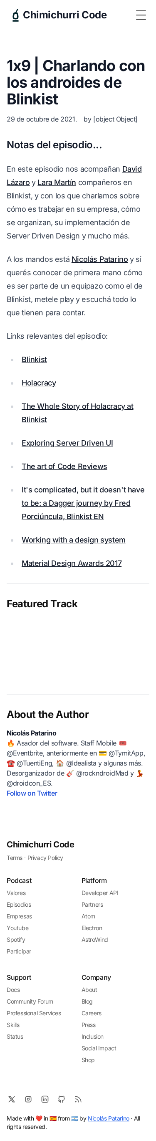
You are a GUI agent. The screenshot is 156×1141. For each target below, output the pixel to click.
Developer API (100, 892)
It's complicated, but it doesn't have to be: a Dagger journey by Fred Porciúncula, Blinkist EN (83, 503)
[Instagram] (28, 1099)
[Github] (61, 1099)
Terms (14, 857)
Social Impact (99, 1048)
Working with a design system (74, 539)
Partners (92, 904)
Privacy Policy (45, 857)
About (89, 989)
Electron (92, 927)
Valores (16, 892)
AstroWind (95, 939)
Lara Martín (56, 182)
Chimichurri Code (40, 844)
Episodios (19, 904)
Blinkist (34, 359)
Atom (88, 916)
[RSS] (78, 1099)
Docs (13, 989)
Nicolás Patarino (100, 259)
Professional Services (34, 1013)
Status (15, 1036)
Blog (87, 1001)
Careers (92, 1013)
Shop (88, 1059)
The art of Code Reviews (64, 466)
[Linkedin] (45, 1099)
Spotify (16, 939)
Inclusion (93, 1036)
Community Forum (30, 1001)
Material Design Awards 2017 (71, 563)
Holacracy (39, 382)
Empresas (19, 916)
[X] (11, 1099)
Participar (19, 951)
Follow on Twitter (32, 793)
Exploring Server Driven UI (67, 443)
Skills (13, 1024)
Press (89, 1024)
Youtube (17, 927)
